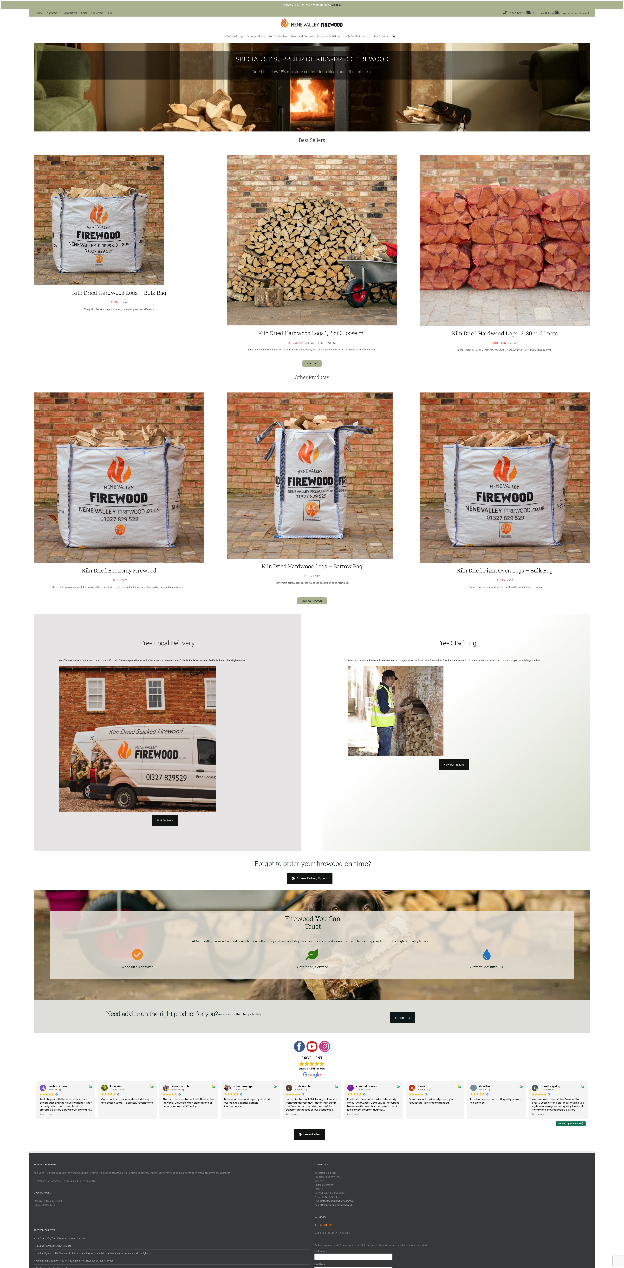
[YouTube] (326, 1225)
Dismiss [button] (336, 4)
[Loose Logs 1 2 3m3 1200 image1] (312, 156)
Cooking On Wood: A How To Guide (53, 1245)
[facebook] (299, 1046)
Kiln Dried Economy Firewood (119, 570)
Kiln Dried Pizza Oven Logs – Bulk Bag (505, 570)
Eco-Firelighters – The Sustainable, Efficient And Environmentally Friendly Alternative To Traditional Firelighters (93, 1253)
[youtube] (312, 1046)
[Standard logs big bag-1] (99, 156)
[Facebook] (315, 1225)
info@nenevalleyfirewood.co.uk (337, 1200)
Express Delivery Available (572, 13)
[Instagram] (331, 1225)
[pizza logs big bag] (505, 393)
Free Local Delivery (540, 13)
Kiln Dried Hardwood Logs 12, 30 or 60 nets (505, 333)
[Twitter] (320, 1225)
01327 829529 (514, 13)
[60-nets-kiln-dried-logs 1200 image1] (505, 156)
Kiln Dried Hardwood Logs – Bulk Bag (119, 292)
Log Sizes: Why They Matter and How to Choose (60, 1238)
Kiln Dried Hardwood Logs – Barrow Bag (312, 566)
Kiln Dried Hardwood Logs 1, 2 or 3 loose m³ (312, 332)
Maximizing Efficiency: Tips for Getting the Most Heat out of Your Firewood (74, 1260)
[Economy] (119, 393)
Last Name (319, 1264)
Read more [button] (46, 1114)
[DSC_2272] (310, 393)
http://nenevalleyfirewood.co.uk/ (336, 1204)
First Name (320, 1251)
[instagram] (324, 1046)
